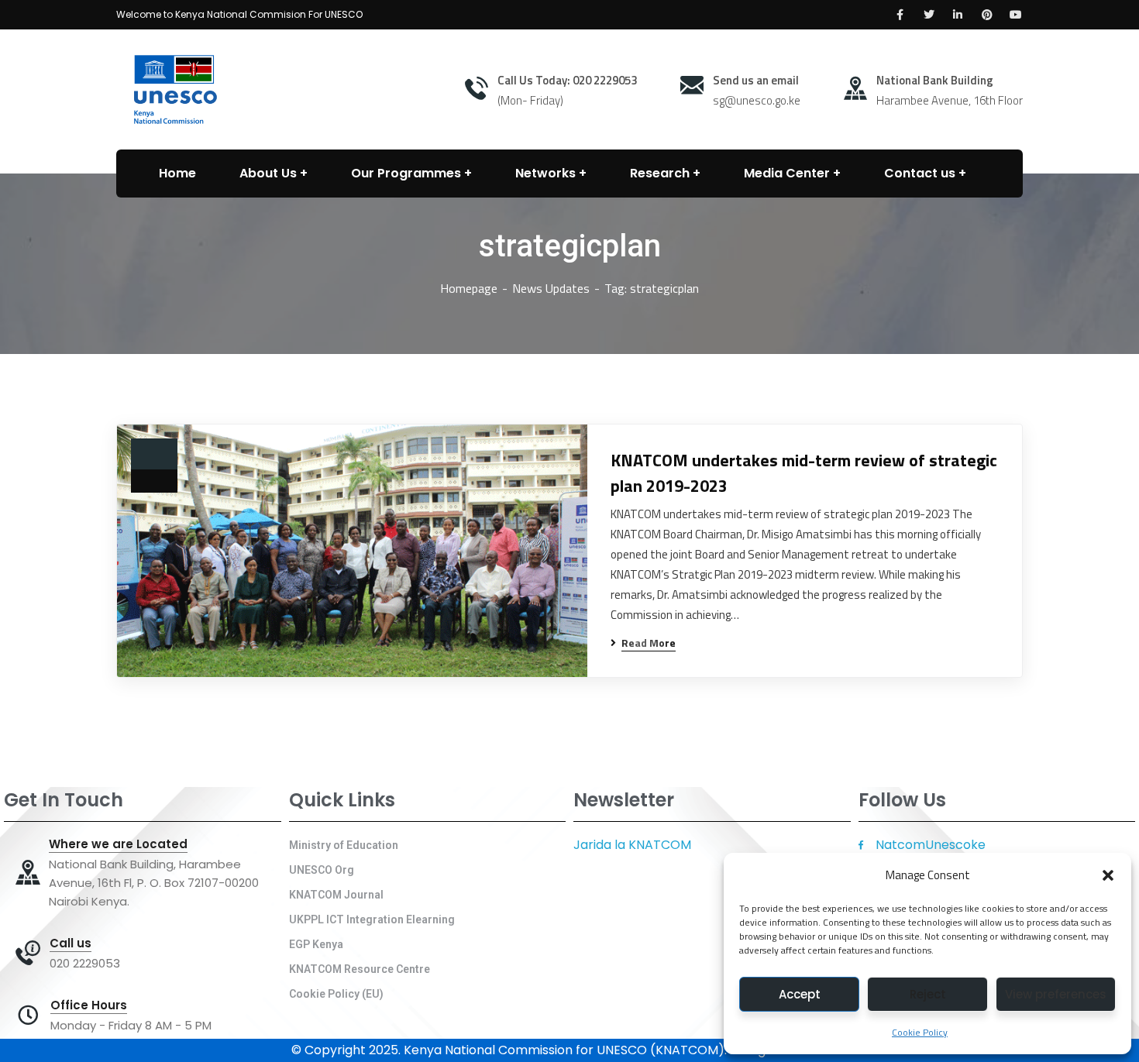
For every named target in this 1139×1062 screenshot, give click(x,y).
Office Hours (88, 1005)
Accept (800, 994)
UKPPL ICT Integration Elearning (372, 919)
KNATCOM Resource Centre (359, 969)
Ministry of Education (343, 845)
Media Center (787, 173)
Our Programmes (406, 173)
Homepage (468, 288)
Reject (928, 994)
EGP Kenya (316, 944)
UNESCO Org (321, 870)
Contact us (919, 173)
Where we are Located (118, 844)
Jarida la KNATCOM (632, 845)
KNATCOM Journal (336, 894)
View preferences (1055, 994)
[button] (1108, 875)
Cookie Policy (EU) (336, 994)
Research (660, 173)
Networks (545, 173)
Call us (70, 943)
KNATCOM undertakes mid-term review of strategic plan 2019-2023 (804, 473)
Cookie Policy (920, 1032)
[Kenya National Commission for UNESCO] (172, 88)
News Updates (551, 288)
